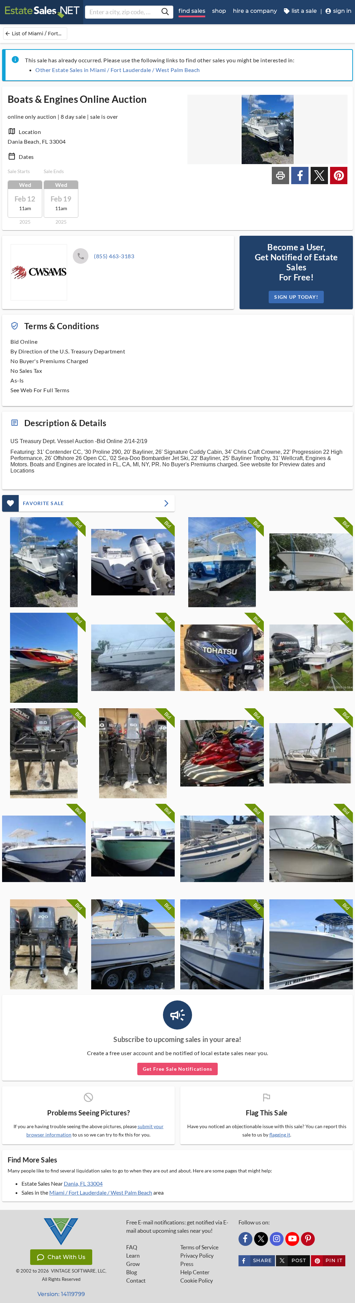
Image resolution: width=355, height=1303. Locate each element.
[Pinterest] (308, 1239)
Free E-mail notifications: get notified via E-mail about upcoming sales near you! (177, 1226)
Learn (133, 1255)
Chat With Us (66, 1257)
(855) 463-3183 (114, 256)
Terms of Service (199, 1247)
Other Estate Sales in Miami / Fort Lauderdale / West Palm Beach (117, 69)
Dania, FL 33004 (83, 1183)
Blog (131, 1272)
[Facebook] (245, 1239)
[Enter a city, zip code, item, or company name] (165, 12)
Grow (133, 1264)
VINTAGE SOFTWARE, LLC (78, 1271)
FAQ (131, 1247)
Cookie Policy (196, 1280)
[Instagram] (277, 1239)
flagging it (279, 1135)
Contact (136, 1280)
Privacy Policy (197, 1255)
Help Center (194, 1272)
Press (186, 1264)
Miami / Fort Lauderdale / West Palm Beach (100, 1192)
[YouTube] (292, 1239)
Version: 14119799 (61, 1294)
